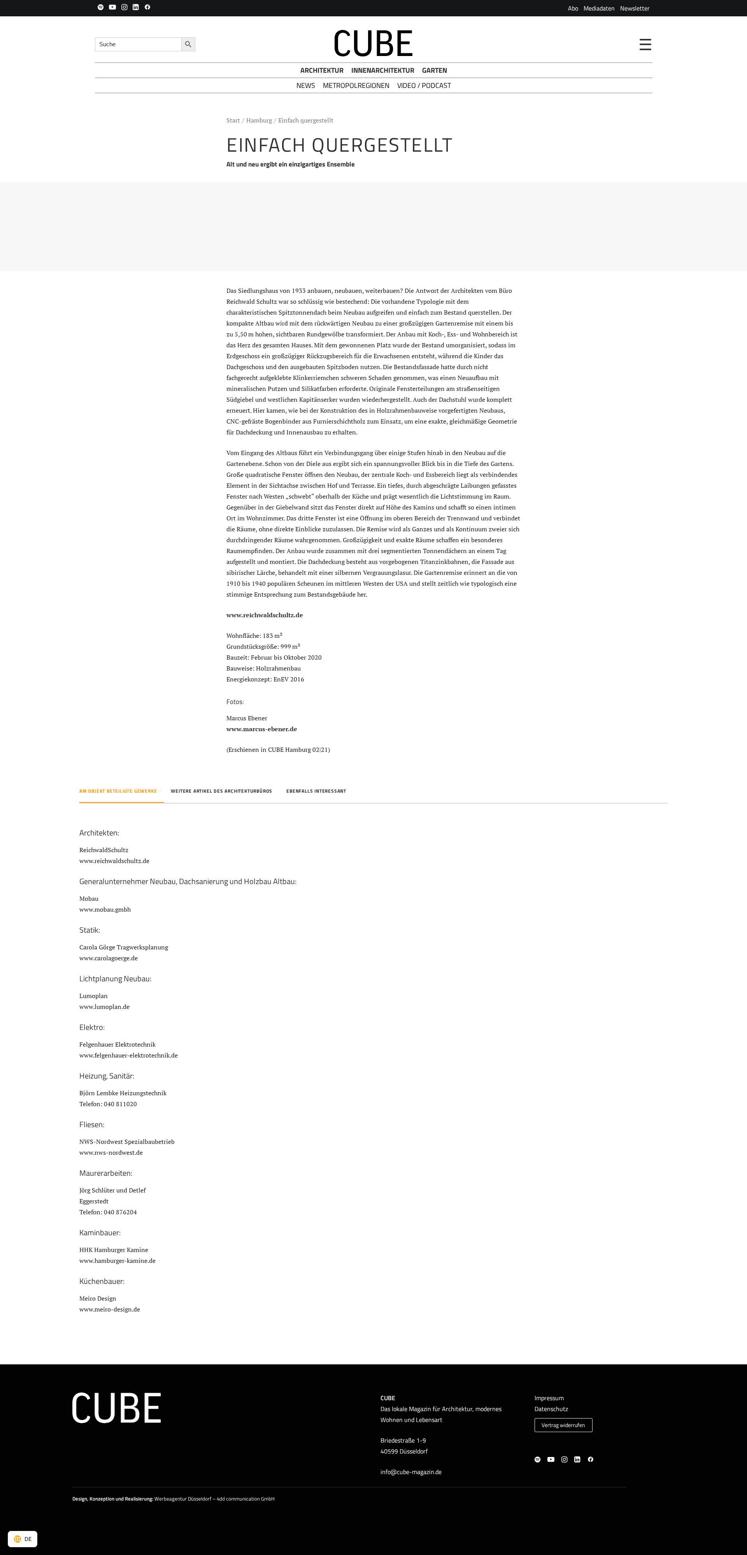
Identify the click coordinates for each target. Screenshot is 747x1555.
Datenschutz (551, 1408)
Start (233, 120)
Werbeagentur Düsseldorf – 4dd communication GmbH (214, 1498)
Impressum (549, 1398)
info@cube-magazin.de (411, 1471)
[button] (100, 7)
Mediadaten (599, 8)
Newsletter (635, 8)
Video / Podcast (424, 85)
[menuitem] (573, 8)
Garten (434, 70)
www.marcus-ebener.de (261, 729)
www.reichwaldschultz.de (264, 615)
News (305, 85)
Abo (573, 8)
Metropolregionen (356, 85)
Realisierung (138, 1498)
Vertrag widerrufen (563, 1425)
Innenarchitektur (382, 70)
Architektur (322, 70)
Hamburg (259, 120)
